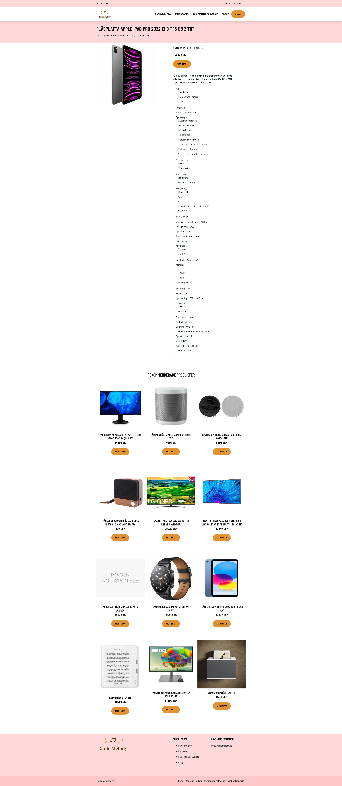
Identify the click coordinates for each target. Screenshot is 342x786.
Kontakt (190, 780)
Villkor (199, 780)
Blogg (225, 14)
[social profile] (107, 3)
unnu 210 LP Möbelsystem (222, 692)
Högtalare (198, 47)
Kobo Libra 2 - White (120, 697)
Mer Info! (182, 64)
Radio (188, 47)
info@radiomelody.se (234, 3)
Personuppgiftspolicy (215, 780)
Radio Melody (163, 14)
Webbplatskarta (236, 780)
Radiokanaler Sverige (205, 14)
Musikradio (182, 14)
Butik (238, 14)
